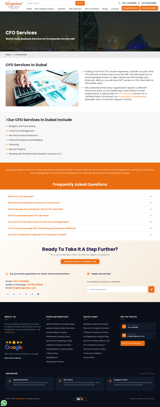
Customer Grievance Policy (94, 349)
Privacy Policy (88, 357)
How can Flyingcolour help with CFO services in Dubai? (37, 234)
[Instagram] (20, 294)
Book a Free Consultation (132, 343)
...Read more (9, 332)
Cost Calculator (149, 8)
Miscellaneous (52, 357)
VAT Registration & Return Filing (96, 336)
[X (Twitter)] (14, 294)
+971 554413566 (148, 3)
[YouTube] (38, 294)
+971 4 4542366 (128, 3)
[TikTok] (32, 294)
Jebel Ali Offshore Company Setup (60, 324)
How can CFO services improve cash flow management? (38, 221)
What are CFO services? (21, 196)
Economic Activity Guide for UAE (96, 341)
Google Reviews (130, 8)
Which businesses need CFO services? (28, 215)
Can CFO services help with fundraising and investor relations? (42, 228)
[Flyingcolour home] (14, 5)
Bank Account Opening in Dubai (59, 341)
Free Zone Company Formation (96, 328)
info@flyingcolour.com (24, 288)
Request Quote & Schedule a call (80, 261)
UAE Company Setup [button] (44, 9)
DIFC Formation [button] (92, 9)
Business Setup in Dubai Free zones (60, 328)
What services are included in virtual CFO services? (35, 209)
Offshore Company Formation (58, 345)
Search (80, 3)
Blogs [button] (105, 9)
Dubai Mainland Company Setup (59, 349)
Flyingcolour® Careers (55, 361)
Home (29, 9)
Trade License (52, 353)
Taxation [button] (62, 9)
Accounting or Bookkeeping (132, 96)
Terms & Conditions (137, 399)
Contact (115, 9)
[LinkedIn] (26, 294)
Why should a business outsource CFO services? (34, 202)
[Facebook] (8, 294)
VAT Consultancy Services (94, 345)
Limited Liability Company (56, 332)
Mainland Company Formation (95, 324)
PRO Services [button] (75, 9)
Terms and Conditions (92, 353)
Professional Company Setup (58, 336)
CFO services (125, 93)
